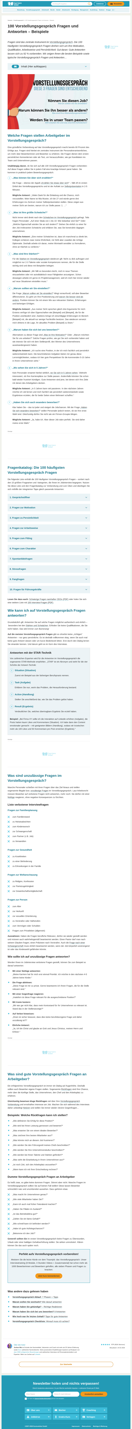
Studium (101, 10)
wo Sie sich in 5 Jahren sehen (64, 373)
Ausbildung (93, 10)
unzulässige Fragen (39, 791)
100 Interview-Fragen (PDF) (40, 602)
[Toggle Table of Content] (49, 66)
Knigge (108, 10)
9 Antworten (38, 1311)
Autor (19, 1350)
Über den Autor (19, 1345)
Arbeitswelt (45, 10)
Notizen (26, 1108)
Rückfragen (66, 1089)
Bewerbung (20, 10)
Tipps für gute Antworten (40, 1316)
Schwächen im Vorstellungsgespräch (60, 217)
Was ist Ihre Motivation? (55, 335)
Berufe (52, 10)
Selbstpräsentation (72, 186)
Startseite (10, 20)
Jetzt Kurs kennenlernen (49, 1276)
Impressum (76, 1426)
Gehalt (58, 10)
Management (84, 10)
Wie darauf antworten (37, 1302)
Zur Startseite (66, 1364)
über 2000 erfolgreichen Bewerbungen (26, 1352)
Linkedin (37, 1354)
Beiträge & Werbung (100, 1426)
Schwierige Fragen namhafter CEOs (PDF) (48, 599)
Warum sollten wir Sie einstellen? (38, 293)
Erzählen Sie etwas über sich (55, 183)
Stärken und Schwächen (37, 625)
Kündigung (74, 10)
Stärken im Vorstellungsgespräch (34, 259)
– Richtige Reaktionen (37, 1307)
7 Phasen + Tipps (35, 1297)
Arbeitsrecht (66, 10)
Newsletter (118, 4)
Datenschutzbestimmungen (43, 1398)
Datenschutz (86, 1426)
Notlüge (11, 797)
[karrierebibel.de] (15, 4)
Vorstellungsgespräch (33, 10)
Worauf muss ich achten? (41, 1321)
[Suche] (89, 4)
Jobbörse (100, 4)
